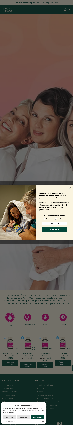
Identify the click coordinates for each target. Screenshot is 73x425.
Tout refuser (9, 417)
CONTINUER (54, 229)
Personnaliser (23, 417)
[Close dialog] (70, 187)
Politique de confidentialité (10, 421)
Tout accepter (37, 417)
